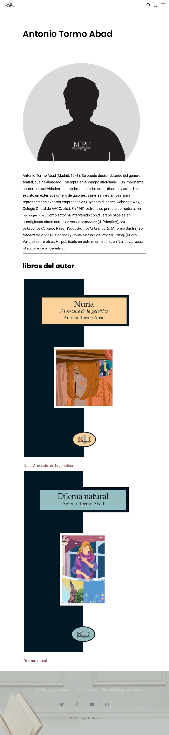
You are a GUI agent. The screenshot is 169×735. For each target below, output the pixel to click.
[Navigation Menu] (163, 5)
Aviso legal (85, 689)
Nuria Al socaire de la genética (48, 465)
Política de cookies (52, 689)
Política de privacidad (120, 689)
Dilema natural (35, 660)
